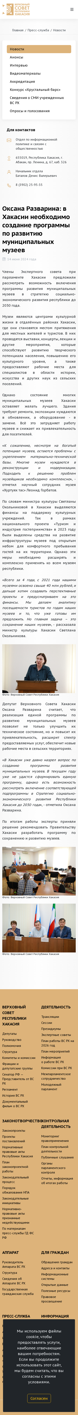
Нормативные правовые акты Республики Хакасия (17, 1151)
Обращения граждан (57, 1262)
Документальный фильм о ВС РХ (15, 1104)
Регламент (10, 1089)
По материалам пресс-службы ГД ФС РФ (18, 1233)
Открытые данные (54, 1285)
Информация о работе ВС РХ (52, 1060)
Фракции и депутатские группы (17, 1066)
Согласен (39, 1398)
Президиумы (51, 1029)
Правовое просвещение (51, 1299)
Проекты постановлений (13, 1139)
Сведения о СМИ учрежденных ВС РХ (37, 100)
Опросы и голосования (30, 111)
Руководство (11, 1040)
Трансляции (50, 1017)
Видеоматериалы (25, 73)
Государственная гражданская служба (18, 1291)
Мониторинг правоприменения (55, 1138)
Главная (17, 30)
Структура (9, 1052)
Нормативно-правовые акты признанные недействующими (15, 1215)
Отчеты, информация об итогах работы (57, 1181)
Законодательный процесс (15, 1179)
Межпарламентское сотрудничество (56, 1076)
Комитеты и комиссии (18, 1058)
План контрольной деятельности (54, 1149)
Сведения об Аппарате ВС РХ (13, 1281)
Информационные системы (55, 1276)
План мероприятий (55, 1051)
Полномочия (11, 1046)
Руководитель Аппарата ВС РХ (13, 1264)
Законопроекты (13, 1130)
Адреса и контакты (55, 1268)
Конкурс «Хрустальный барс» (35, 89)
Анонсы (16, 57)
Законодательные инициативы (15, 1201)
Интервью (19, 65)
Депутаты (9, 1034)
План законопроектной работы (15, 1166)
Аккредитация (22, 81)
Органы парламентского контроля (53, 1167)
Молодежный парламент (51, 1087)
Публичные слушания (57, 1157)
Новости (59, 30)
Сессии (46, 1023)
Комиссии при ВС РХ (56, 1068)
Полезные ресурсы (55, 1291)
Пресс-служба (38, 30)
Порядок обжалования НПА (15, 1190)
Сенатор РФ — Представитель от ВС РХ (18, 1079)
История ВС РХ (13, 1095)
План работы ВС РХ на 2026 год (57, 1043)
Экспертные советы (56, 1035)
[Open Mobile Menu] (71, 9)
